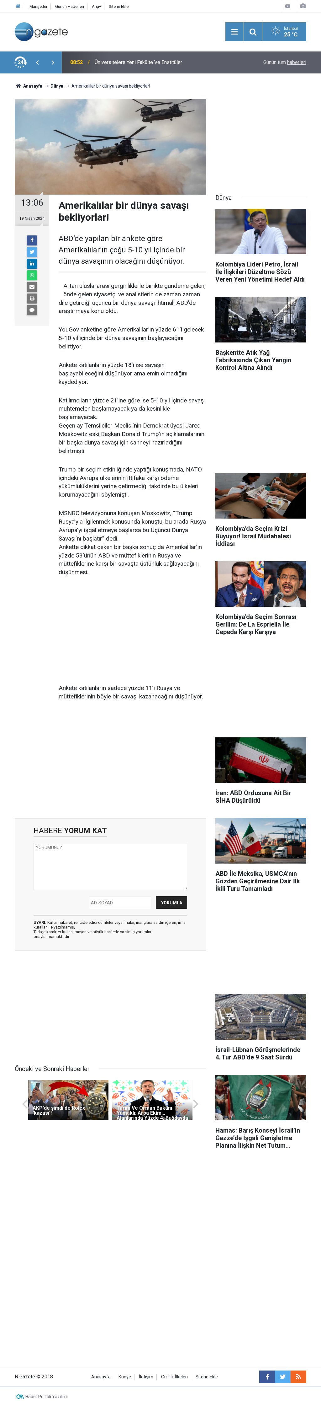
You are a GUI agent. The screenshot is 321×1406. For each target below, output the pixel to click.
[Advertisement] (132, 631)
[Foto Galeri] (302, 6)
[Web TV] (287, 6)
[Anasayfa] (18, 6)
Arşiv (96, 6)
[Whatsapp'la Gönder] (32, 275)
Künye (124, 1377)
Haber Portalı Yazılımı (46, 1396)
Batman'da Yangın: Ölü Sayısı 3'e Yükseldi (139, 62)
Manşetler (38, 6)
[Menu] (234, 32)
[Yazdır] (32, 299)
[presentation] (37, 62)
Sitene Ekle (119, 6)
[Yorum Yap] (32, 310)
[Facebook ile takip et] (267, 1377)
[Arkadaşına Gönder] (32, 287)
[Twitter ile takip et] (283, 1377)
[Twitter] (32, 252)
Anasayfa (101, 1377)
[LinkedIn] (32, 264)
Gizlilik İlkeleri (174, 1377)
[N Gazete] (41, 31)
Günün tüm (284, 62)
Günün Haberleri (69, 6)
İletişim (146, 1377)
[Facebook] (32, 240)
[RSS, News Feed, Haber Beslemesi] (298, 1377)
